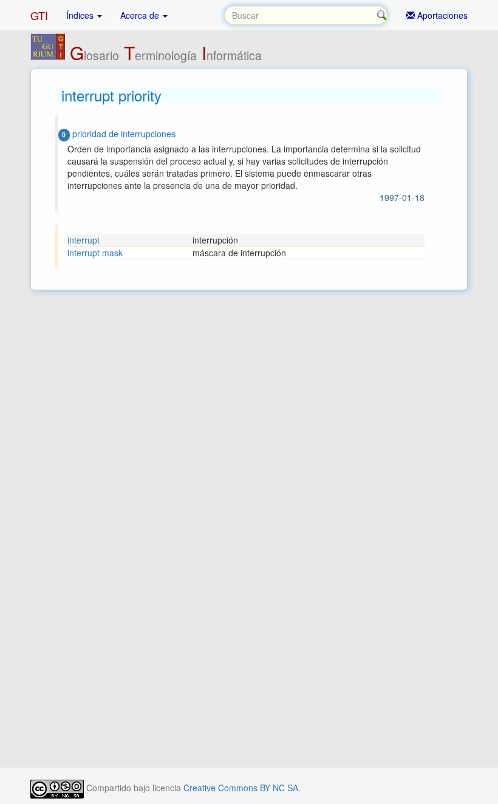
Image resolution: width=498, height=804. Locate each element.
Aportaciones (441, 15)
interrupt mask (95, 253)
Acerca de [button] (141, 15)
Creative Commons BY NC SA (240, 788)
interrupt (83, 240)
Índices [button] (81, 15)
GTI (39, 15)
